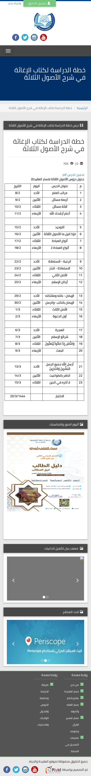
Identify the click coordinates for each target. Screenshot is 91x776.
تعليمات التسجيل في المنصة (72, 744)
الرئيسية (82, 108)
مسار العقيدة (71, 691)
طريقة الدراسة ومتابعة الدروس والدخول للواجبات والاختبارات (43, 704)
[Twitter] (24, 37)
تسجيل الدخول (37, 3)
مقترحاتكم (73, 698)
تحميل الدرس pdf (73, 175)
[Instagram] (34, 37)
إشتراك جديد (14, 3)
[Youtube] (43, 37)
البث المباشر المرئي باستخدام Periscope (54, 651)
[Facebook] (15, 37)
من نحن (74, 684)
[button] (78, 470)
